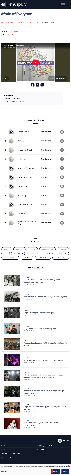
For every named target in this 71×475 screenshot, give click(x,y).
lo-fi (5, 253)
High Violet (34, 22)
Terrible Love (23, 131)
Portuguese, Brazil (45, 445)
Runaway (22, 195)
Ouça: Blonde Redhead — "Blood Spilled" (40, 328)
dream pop (19, 249)
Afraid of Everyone (26, 168)
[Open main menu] (63, 4)
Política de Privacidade (10, 454)
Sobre (3, 449)
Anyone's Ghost (25, 150)
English (41, 449)
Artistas (11, 22)
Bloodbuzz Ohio (25, 177)
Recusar (55, 471)
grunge (32, 249)
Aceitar (65, 471)
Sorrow (21, 141)
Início (3, 22)
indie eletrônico (47, 249)
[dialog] (35, 470)
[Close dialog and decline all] (69, 466)
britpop (6, 249)
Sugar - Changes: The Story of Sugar (39, 313)
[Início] (14, 4)
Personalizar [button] (5, 471)
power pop (62, 253)
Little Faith (22, 159)
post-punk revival (33, 253)
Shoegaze (43, 257)
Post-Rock (49, 253)
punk (26, 257)
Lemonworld (23, 186)
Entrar (66, 440)
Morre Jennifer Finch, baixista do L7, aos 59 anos (44, 360)
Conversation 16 (25, 204)
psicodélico (10, 257)
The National (22, 22)
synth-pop (60, 257)
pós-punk (17, 253)
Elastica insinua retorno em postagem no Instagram (45, 297)
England (21, 213)
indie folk (63, 249)
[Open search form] (68, 4)
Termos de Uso (7, 458)
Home (3, 445)
